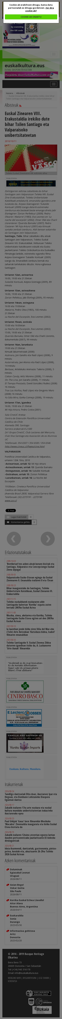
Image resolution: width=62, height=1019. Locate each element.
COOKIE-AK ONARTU (31, 16)
